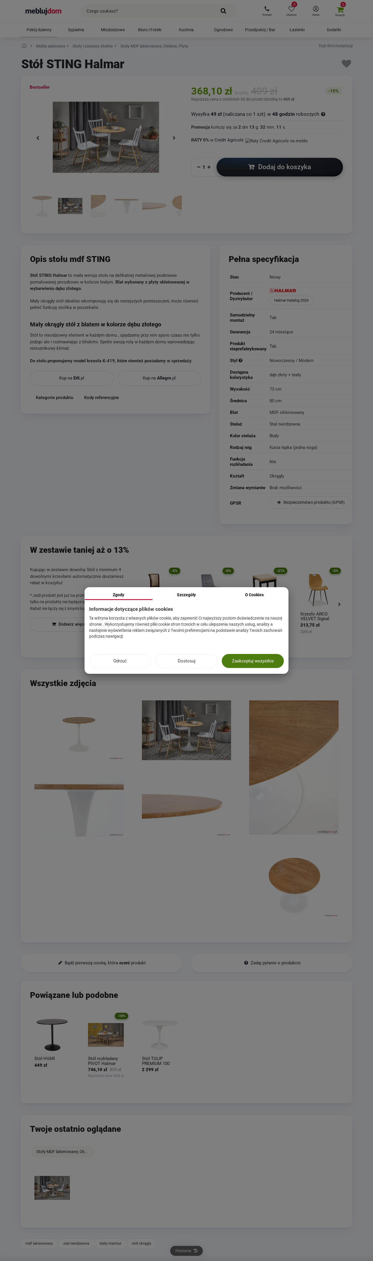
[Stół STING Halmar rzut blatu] (294, 885)
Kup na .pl (71, 378)
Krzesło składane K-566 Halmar (319, 616)
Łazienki (297, 29)
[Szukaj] (224, 11)
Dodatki (334, 29)
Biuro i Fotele (149, 29)
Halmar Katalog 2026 (291, 300)
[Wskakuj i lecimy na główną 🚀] (25, 46)
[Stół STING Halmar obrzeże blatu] (126, 206)
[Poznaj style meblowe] (240, 360)
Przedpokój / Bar (260, 29)
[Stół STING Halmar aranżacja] (70, 206)
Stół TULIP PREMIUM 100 (156, 1061)
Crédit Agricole (229, 140)
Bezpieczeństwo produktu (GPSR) (314, 502)
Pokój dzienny (39, 29)
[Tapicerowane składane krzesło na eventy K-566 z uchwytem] (320, 590)
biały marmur (110, 1243)
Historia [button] (183, 1250)
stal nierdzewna (76, 1243)
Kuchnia (186, 29)
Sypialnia (76, 29)
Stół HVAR (44, 1058)
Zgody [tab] (118, 594)
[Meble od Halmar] (310, 291)
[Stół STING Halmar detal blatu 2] (154, 206)
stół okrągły (141, 1243)
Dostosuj (187, 661)
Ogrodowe (223, 29)
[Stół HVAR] (52, 1035)
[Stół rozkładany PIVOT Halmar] (106, 1035)
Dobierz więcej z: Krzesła (82, 624)
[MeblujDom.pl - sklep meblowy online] (43, 11)
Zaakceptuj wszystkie (253, 661)
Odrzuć (120, 661)
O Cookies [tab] (254, 594)
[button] (267, 11)
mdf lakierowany (39, 1243)
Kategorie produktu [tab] (54, 397)
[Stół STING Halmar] (42, 206)
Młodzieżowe (113, 29)
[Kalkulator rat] (276, 140)
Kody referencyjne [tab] (101, 397)
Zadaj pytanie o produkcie (275, 963)
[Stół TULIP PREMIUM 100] (159, 1035)
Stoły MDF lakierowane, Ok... (62, 1151)
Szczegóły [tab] (186, 594)
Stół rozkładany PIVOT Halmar (103, 1061)
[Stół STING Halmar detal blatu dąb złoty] (98, 206)
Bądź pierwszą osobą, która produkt (105, 963)
